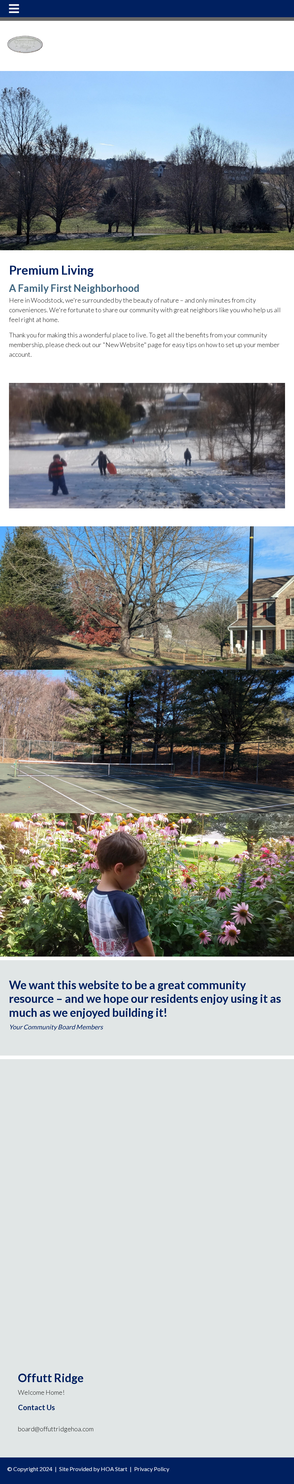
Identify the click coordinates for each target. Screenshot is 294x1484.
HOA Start (114, 1468)
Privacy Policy (151, 1468)
